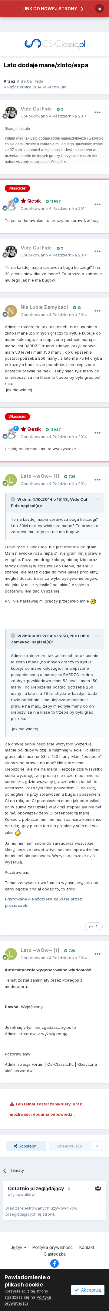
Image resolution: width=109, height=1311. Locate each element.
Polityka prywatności (53, 1247)
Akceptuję (90, 1290)
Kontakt (86, 1247)
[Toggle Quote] (13, 499)
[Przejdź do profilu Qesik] (11, 205)
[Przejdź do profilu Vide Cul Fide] (11, 113)
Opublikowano (54, 116)
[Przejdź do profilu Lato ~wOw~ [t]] (11, 480)
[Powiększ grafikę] (93, 601)
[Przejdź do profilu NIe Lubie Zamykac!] (11, 311)
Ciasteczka (55, 1254)
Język (17, 1247)
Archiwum (56, 86)
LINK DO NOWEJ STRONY (49, 8)
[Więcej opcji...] (97, 112)
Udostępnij (27, 1146)
